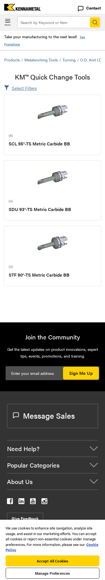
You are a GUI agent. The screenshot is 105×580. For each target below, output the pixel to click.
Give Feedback (25, 518)
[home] (20, 9)
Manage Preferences (52, 573)
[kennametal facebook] (10, 502)
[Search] (95, 22)
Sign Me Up (81, 373)
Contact (93, 8)
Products (12, 60)
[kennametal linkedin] (21, 502)
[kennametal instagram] (44, 502)
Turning (69, 60)
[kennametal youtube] (33, 502)
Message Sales (49, 415)
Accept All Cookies (52, 561)
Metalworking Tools (41, 60)
